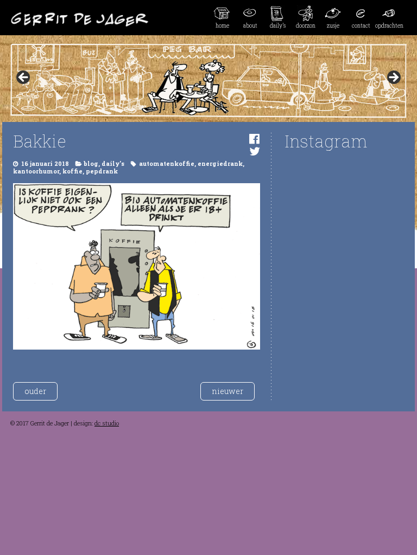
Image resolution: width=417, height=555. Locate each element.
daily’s (278, 25)
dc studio (106, 423)
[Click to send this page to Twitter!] (254, 151)
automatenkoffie (166, 163)
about (250, 25)
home (222, 25)
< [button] (24, 78)
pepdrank (102, 171)
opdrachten (389, 25)
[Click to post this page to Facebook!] (254, 138)
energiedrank (220, 163)
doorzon (305, 25)
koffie (72, 171)
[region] (208, 80)
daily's (113, 163)
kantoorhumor (36, 171)
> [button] (393, 78)
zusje (333, 25)
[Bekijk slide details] (208, 80)
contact (361, 25)
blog (91, 163)
